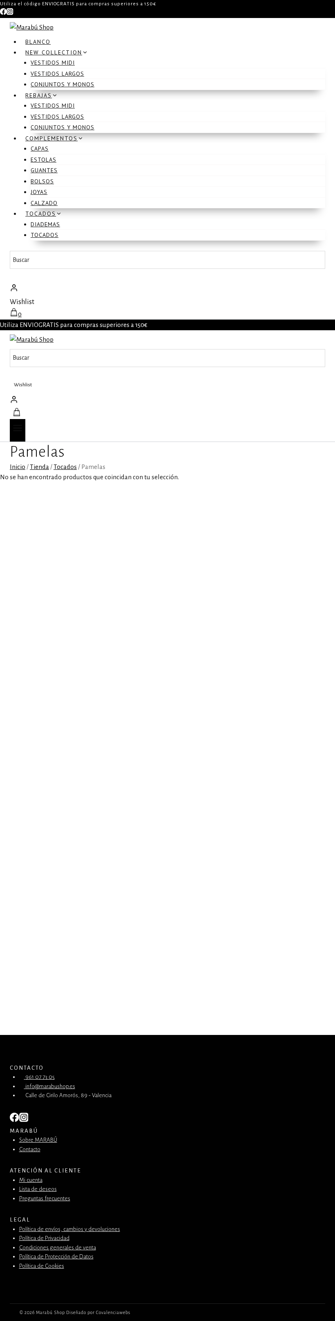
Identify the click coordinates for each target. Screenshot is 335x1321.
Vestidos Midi (53, 62)
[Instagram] (10, 13)
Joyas (39, 192)
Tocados (44, 235)
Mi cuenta (30, 1180)
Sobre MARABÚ (38, 1140)
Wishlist (22, 302)
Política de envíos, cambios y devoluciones (69, 1229)
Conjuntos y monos (62, 84)
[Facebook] (3, 13)
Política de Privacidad (44, 1238)
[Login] (167, 288)
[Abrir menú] (17, 430)
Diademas (45, 224)
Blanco (38, 41)
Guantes (44, 170)
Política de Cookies (41, 1266)
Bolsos (42, 181)
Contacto (29, 1149)
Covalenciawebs (113, 1312)
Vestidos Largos (57, 73)
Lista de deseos (38, 1189)
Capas (40, 148)
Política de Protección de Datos (56, 1256)
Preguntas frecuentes (44, 1198)
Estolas (43, 159)
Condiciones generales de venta (57, 1247)
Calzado (44, 203)
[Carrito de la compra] (16, 413)
